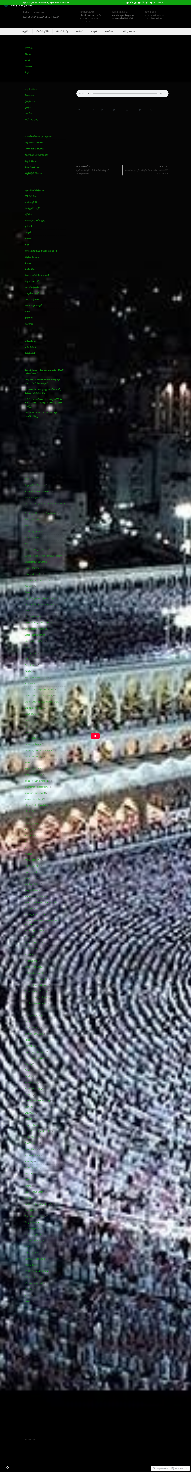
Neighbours (30, 954)
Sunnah (28, 1161)
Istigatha (28, 817)
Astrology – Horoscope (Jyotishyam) (41, 513)
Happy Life (30, 732)
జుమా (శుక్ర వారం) (32, 287)
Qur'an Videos (31, 1027)
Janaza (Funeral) (32, 823)
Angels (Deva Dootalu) (35, 485)
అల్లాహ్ (25, 31)
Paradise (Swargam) (34, 972)
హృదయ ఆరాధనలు (33, 281)
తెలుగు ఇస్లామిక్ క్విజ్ (33, 305)
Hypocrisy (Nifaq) (33, 768)
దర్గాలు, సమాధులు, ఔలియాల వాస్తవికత (41, 250)
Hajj (26, 726)
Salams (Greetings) (33, 1088)
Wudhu (28, 1289)
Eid (26, 659)
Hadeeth (29, 720)
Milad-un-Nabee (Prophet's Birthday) (41, 902)
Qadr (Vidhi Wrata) (33, 1015)
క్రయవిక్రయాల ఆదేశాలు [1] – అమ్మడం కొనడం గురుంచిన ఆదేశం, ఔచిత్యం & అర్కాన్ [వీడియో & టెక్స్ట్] (43, 403)
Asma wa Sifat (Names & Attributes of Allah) (45, 503)
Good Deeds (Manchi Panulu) (38, 695)
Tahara (28, 1185)
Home (28, 762)
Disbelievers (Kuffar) (34, 616)
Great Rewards (32, 713)
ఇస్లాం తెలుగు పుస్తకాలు (34, 190)
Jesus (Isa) (29, 829)
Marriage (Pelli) (31, 884)
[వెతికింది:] (161, 2)
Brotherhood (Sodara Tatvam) (38, 549)
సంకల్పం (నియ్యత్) (32, 208)
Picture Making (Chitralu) (36, 991)
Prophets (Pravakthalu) (35, 1003)
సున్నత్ (94, 31)
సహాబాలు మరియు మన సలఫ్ (37, 275)
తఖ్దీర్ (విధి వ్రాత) (31, 119)
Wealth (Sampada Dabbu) (36, 1270)
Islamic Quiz (30, 811)
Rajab (27, 1039)
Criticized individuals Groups (38, 580)
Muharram (29, 936)
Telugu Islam (30, 1210)
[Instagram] (143, 3)
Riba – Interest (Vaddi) (35, 1058)
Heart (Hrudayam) (33, 744)
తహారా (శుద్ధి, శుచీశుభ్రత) (35, 220)
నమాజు (28, 53)
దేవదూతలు (29, 95)
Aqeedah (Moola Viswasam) (37, 491)
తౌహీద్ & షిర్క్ (62, 31)
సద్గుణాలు (29, 323)
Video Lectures (32, 1252)
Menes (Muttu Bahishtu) (36, 896)
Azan (27, 525)
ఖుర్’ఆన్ (79, 31)
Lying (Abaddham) (33, 872)
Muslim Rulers (31, 948)
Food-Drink (30, 683)
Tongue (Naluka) (32, 1222)
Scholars (29, 1094)
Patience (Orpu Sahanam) (36, 985)
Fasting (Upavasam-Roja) (36, 677)
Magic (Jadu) (30, 878)
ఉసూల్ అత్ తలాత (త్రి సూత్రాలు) (38, 136)
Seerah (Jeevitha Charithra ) (37, 1100)
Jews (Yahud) (30, 835)
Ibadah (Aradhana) (33, 774)
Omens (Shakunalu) (33, 966)
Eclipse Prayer (31, 653)
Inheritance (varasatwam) (36, 786)
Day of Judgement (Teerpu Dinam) (40, 598)
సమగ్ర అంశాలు (129, 31)
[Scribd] (147, 3)
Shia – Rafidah (31, 1125)
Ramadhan (30, 1045)
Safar (27, 1070)
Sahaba (28, 1076)
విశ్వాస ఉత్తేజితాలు (32, 299)
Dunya (28, 647)
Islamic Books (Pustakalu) (36, 805)
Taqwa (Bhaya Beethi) (34, 1191)
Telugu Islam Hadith (34, 1216)
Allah (27, 479)
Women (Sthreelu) (33, 1277)
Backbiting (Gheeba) (34, 531)
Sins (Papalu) (30, 1143)
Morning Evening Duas (35, 914)
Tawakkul (29, 1198)
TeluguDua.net (90, 16)
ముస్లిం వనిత (30, 269)
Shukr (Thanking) (32, 1137)
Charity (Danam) (32, 567)
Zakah (27, 1301)
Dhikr (27, 610)
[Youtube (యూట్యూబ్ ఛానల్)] (139, 3)
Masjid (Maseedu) (33, 890)
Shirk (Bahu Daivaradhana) (37, 1131)
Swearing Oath (31, 1167)
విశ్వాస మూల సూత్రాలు (34, 148)
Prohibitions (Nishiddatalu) (37, 997)
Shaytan (28, 1118)
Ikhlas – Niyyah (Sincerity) (36, 780)
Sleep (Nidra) (31, 1149)
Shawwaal (29, 1112)
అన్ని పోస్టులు (30, 340)
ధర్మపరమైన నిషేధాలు (33, 173)
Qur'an (28, 1021)
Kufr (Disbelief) (31, 865)
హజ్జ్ (27, 72)
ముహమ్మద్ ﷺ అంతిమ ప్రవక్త (36, 154)
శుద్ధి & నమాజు (31, 160)
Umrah (28, 1246)
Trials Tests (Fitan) (33, 1234)
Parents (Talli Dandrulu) (35, 979)
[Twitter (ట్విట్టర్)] (127, 3)
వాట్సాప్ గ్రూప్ (30, 346)
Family (28, 671)
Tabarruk (29, 1173)
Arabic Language (32, 497)
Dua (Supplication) (33, 640)
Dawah (28, 592)
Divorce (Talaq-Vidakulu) (36, 628)
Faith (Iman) (30, 665)
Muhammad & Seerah (35, 930)
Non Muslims (31, 960)
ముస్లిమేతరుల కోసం (33, 293)
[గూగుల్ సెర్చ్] (154, 14)
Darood (28, 586)
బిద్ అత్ (28, 238)
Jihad (27, 841)
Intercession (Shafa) (34, 799)
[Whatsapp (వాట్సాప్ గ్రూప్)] (135, 3)
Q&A (27, 1009)
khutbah (28, 853)
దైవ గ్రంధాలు (30, 101)
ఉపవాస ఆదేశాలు (32, 166)
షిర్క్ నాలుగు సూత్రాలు (34, 142)
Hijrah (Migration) (33, 756)
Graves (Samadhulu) (34, 707)
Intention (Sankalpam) (35, 793)
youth (27, 1295)
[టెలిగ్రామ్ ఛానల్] (151, 3)
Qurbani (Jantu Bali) (34, 1033)
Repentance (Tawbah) (34, 1052)
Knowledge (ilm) (32, 859)
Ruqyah (28, 1064)
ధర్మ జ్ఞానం (29, 317)
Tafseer (28, 1179)
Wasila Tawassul (32, 1264)
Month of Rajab (32, 908)
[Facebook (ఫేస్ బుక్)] (131, 3)
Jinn (26, 847)
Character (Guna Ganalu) (36, 561)
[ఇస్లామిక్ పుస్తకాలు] (123, 14)
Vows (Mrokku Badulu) (35, 1258)
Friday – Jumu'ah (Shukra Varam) (39, 689)
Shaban (28, 1106)
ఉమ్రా (27, 244)
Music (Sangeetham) (34, 942)
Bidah (27, 543)
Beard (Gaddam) (32, 537)
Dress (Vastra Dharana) (35, 634)
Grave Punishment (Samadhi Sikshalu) (42, 701)
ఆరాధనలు (109, 31)
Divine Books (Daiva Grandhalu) (39, 622)
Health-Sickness (32, 738)
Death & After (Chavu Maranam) (39, 604)
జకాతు (28, 59)
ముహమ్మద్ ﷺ (42, 31)
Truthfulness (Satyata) (34, 1240)
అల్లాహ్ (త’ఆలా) (31, 89)
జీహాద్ (27, 311)
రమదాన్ (28, 66)
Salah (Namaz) (31, 1082)
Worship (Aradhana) (34, 1283)
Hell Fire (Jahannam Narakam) (38, 750)
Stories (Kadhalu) (32, 1155)
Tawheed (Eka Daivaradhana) (38, 1204)
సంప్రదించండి (30, 353)
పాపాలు (28, 263)
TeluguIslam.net (34, 12)
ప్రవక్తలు (28, 107)
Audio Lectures (32, 519)
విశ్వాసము (29, 47)
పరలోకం (28, 113)
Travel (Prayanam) (33, 1228)
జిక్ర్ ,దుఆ (28, 214)
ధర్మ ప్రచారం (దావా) (32, 256)
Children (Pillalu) (32, 574)
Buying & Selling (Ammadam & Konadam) (43, 555)
